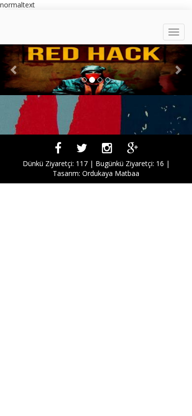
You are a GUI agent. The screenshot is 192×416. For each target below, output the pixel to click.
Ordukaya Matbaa (110, 173)
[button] (14, 69)
